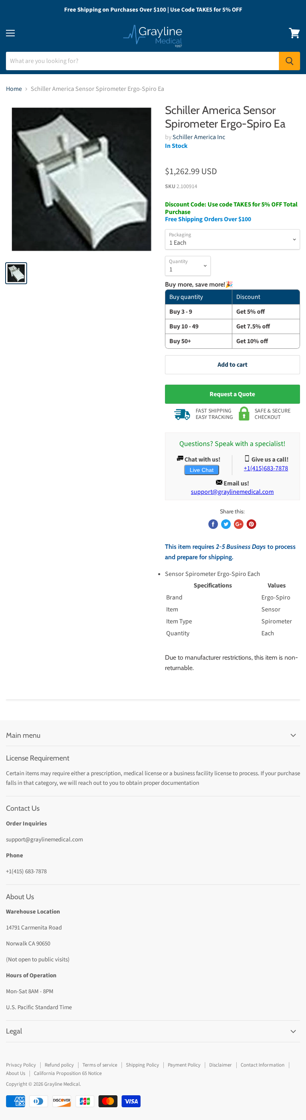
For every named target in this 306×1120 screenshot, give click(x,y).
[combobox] (142, 61)
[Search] (289, 61)
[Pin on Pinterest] (251, 524)
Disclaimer (220, 1065)
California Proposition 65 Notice (68, 1073)
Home (14, 88)
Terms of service (99, 1065)
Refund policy (59, 1065)
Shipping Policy (142, 1065)
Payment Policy (184, 1065)
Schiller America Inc (199, 137)
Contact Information (262, 1065)
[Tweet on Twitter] (226, 524)
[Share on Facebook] (213, 524)
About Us (15, 1073)
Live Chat (202, 470)
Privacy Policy (21, 1065)
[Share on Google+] (238, 524)
